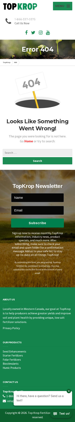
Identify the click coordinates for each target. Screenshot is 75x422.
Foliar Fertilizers (12, 359)
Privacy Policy (11, 328)
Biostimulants (11, 363)
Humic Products (12, 367)
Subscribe (37, 223)
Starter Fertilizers (13, 355)
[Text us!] (61, 414)
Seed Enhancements (14, 351)
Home (29, 141)
